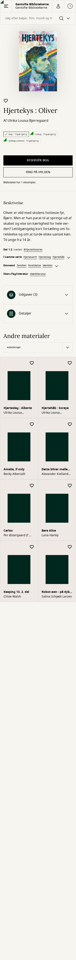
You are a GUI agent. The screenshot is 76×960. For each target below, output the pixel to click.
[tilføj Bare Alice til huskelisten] (69, 486)
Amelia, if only (14, 469)
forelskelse (34, 265)
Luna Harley (50, 535)
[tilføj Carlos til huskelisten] (31, 486)
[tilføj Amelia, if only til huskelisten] (31, 424)
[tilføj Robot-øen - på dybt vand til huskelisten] (69, 547)
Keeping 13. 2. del (16, 592)
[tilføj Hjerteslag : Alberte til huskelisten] (31, 363)
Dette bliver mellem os (56, 469)
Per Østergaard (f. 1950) (16, 535)
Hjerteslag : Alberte (18, 408)
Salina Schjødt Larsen (57, 596)
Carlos (8, 530)
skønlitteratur (38, 274)
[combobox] (38, 18)
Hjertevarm (30, 257)
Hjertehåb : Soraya (55, 408)
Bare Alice (49, 530)
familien (21, 265)
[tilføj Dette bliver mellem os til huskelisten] (69, 424)
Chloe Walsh (12, 596)
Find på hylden (38, 172)
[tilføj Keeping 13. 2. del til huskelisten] (31, 547)
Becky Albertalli (14, 474)
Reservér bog (38, 160)
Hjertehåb (58, 257)
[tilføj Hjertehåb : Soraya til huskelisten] (69, 363)
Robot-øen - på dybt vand (56, 592)
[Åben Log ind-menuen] (58, 6)
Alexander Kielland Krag (55, 474)
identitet (47, 265)
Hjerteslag (45, 257)
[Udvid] (68, 257)
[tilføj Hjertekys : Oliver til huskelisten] (5, 100)
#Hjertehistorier (33, 250)
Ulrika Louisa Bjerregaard (28, 120)
